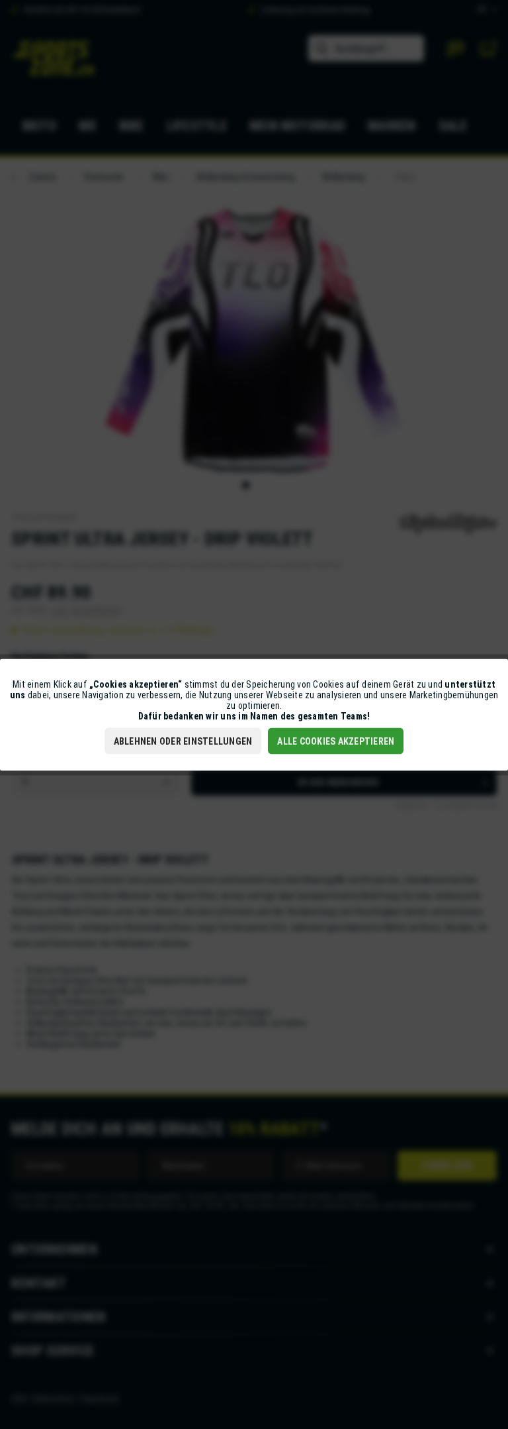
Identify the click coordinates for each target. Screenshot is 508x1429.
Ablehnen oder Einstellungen (183, 740)
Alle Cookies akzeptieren (335, 740)
